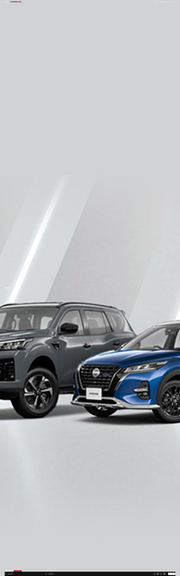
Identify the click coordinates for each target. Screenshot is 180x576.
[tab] (9, 571)
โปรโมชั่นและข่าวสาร (163, 1)
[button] (173, 1)
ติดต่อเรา (171, 573)
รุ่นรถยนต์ (169, 1)
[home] (13, 1)
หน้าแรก (157, 1)
